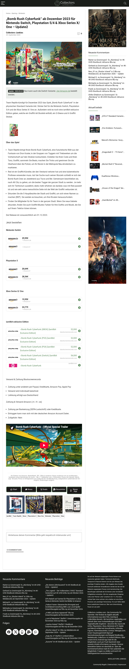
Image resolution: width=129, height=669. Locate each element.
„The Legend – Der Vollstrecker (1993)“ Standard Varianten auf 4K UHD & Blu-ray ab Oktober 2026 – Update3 (64, 593)
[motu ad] (107, 218)
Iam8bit (9, 516)
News (24, 516)
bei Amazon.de (63, 91)
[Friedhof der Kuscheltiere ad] (16, 496)
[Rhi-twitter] (15, 632)
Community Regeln (100, 664)
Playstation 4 (32, 516)
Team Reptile (17, 516)
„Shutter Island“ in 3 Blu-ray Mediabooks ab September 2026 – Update (106, 72)
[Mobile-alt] (22, 632)
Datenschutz (112, 664)
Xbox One (41, 516)
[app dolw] (72, 496)
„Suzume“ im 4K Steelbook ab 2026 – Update (62, 642)
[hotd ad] (54, 496)
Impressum (122, 664)
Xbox (62, 516)
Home (8, 13)
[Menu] (3, 3)
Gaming (14, 13)
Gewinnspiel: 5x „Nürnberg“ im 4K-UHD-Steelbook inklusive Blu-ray (106, 61)
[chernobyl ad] (35, 496)
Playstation (56, 516)
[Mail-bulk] (29, 632)
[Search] (125, 3)
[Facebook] (9, 632)
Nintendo (22, 13)
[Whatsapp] (36, 632)
